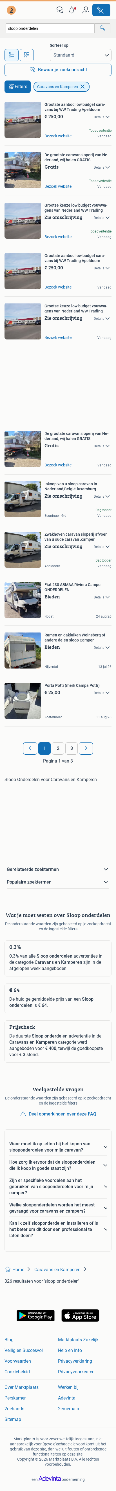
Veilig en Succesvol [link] (24, 1350)
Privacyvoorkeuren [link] (76, 1371)
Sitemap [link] (13, 1419)
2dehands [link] (14, 1408)
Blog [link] (9, 1339)
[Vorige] (30, 748)
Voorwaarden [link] (18, 1361)
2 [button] (58, 748)
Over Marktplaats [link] (22, 1387)
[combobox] (50, 28)
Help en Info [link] (70, 1350)
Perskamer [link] (15, 1398)
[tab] (12, 55)
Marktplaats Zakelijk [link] (78, 1339)
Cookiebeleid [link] (17, 1371)
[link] (12, 10)
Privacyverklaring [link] (75, 1361)
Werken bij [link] (68, 1387)
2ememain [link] (68, 1408)
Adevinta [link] (66, 1398)
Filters (21, 86)
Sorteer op (59, 45)
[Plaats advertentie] (101, 10)
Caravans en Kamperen (57, 86)
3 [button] (71, 748)
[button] (72, 10)
